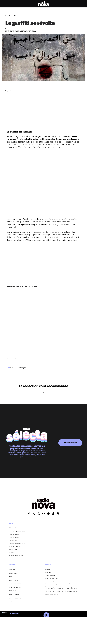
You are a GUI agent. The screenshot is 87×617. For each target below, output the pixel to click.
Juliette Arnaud (14, 591)
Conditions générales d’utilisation (57, 581)
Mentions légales (50, 575)
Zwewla (20, 139)
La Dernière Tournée (51, 594)
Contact (47, 569)
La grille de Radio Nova (18, 543)
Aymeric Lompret (14, 594)
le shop (12, 552)
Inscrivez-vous (69, 442)
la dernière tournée (17, 555)
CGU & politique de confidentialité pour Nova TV (61, 591)
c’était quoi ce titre (17, 531)
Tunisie (17, 359)
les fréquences (15, 546)
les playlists (14, 537)
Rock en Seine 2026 (15, 598)
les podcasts (14, 534)
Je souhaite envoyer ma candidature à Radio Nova (61, 584)
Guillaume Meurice (15, 587)
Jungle (11, 576)
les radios (13, 528)
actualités (13, 540)
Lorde (11, 601)
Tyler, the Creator (15, 584)
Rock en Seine (13, 580)
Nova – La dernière (51, 578)
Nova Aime (12, 569)
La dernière (13, 573)
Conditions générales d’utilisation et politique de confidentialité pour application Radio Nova (61, 587)
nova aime (13, 549)
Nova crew (48, 572)
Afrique (10, 359)
